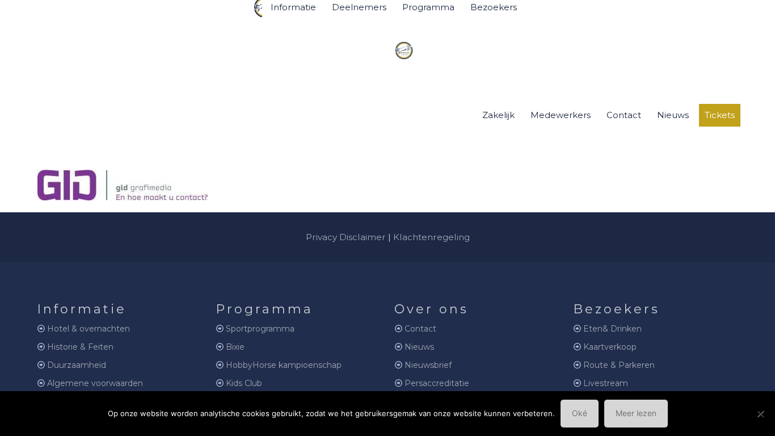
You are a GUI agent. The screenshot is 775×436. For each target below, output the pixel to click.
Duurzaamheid (76, 365)
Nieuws (419, 347)
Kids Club (244, 383)
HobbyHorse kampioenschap (284, 365)
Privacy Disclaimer (346, 237)
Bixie (235, 347)
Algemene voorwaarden (95, 383)
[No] (760, 414)
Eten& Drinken (612, 329)
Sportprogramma (260, 329)
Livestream (605, 383)
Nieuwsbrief (428, 365)
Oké (579, 413)
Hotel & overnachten (88, 329)
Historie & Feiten (80, 347)
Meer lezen (636, 413)
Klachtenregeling (431, 237)
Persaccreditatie (437, 383)
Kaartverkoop (610, 347)
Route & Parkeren (619, 365)
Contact (420, 329)
